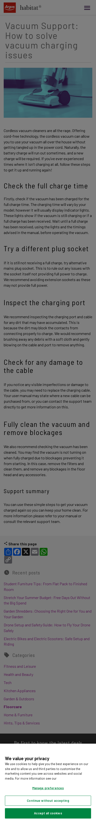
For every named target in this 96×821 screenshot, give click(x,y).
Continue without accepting (48, 801)
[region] (48, 782)
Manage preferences (48, 788)
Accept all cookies (48, 813)
